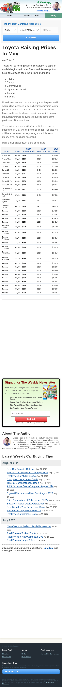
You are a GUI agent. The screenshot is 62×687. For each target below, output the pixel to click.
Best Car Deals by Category (21, 469)
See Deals (31, 38)
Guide (9, 15)
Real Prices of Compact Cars (22, 514)
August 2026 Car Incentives (50, 654)
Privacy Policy (6, 656)
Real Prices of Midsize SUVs (21, 476)
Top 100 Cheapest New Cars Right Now (27, 472)
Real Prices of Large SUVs (20, 540)
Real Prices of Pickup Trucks (21, 533)
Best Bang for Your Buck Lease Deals (26, 507)
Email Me (48, 548)
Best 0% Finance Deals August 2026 (25, 503)
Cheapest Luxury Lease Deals (22, 479)
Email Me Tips (12, 671)
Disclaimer (5, 654)
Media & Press (26, 656)
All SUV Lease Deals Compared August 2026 (30, 486)
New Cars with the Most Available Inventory (29, 526)
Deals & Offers (31, 15)
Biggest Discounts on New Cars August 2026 (30, 493)
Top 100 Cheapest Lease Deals (23, 483)
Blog (53, 15)
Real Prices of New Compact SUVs (25, 537)
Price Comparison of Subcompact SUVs (27, 500)
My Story (24, 654)
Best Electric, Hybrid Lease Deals (24, 510)
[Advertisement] (31, 341)
